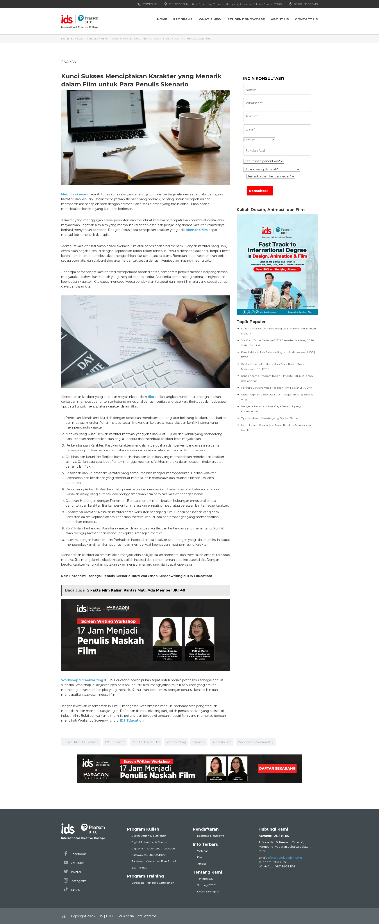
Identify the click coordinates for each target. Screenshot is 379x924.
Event (201, 857)
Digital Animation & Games (148, 842)
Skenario (198, 742)
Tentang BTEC (206, 885)
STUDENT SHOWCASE (246, 19)
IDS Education (115, 742)
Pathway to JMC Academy (148, 854)
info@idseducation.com (285, 857)
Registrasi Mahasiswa (210, 835)
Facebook (78, 854)
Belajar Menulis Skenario (80, 742)
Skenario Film (221, 742)
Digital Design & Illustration (148, 835)
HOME (162, 19)
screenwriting (176, 742)
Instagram (78, 881)
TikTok (75, 890)
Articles (201, 863)
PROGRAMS (183, 19)
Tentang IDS (205, 878)
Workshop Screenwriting (256, 742)
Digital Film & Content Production (153, 848)
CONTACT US (306, 19)
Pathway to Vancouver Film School (153, 861)
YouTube (77, 863)
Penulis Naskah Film (146, 742)
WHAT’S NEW (210, 19)
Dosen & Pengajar (208, 891)
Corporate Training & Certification (152, 882)
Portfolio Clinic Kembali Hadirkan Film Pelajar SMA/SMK (276, 387)
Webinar (202, 851)
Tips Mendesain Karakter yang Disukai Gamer (270, 418)
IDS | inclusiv (139, 867)
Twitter (75, 872)
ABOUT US (280, 19)
